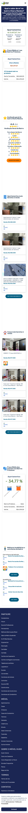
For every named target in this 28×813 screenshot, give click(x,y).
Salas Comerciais (6, 730)
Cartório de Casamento (8, 656)
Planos (3, 767)
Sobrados (4, 720)
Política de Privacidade (8, 782)
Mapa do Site (5, 770)
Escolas (3, 670)
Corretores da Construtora (9, 691)
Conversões (4, 673)
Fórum (3, 621)
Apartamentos (5, 703)
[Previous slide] (4, 208)
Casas (3, 706)
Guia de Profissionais (7, 625)
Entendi (14, 809)
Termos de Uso (10, 801)
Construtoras (5, 687)
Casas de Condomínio (7, 713)
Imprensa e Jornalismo (7, 790)
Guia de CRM (5, 684)
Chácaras (4, 710)
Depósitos (4, 737)
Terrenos (3, 717)
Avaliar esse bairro (14, 160)
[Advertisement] (14, 99)
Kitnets (3, 727)
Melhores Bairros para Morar (9, 632)
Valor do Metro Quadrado (8, 635)
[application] (14, 492)
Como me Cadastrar (7, 756)
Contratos (4, 680)
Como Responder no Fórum (9, 760)
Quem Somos (5, 753)
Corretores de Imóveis (7, 677)
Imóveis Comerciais (6, 741)
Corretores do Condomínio (9, 694)
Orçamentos (4, 642)
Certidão (3, 653)
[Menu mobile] (25, 3)
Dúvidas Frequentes (7, 763)
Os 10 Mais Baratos (6, 639)
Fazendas (4, 734)
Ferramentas (5, 628)
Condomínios (5, 618)
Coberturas (4, 724)
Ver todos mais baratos (14, 296)
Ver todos (14, 574)
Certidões (4, 649)
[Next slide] (23, 208)
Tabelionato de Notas (7, 663)
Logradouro (4, 666)
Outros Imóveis (5, 744)
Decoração (4, 646)
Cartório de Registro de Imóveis (10, 660)
